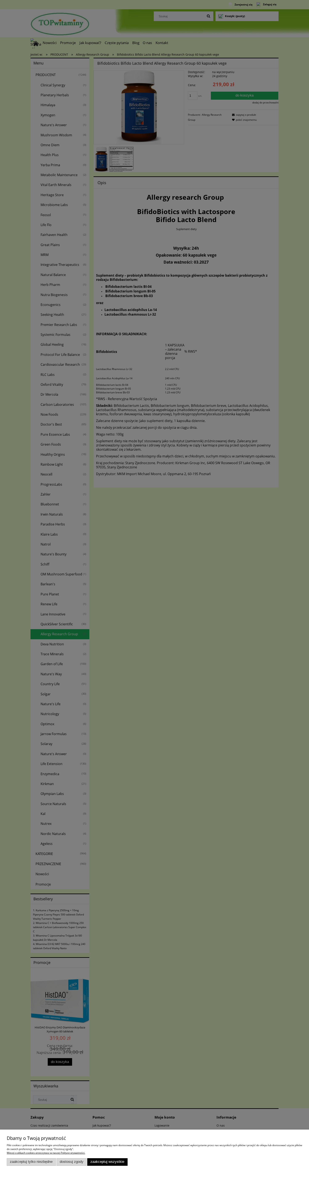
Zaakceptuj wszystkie (107, 1162)
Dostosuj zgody (71, 1162)
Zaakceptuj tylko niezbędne (31, 1162)
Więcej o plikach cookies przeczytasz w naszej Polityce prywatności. (46, 1153)
